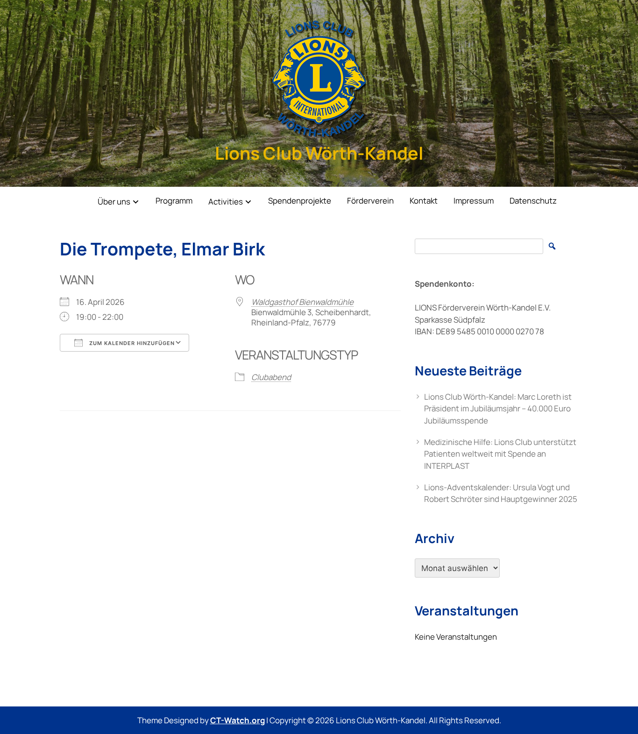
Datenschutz (533, 200)
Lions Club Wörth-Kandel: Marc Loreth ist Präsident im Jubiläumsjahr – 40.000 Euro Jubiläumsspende (498, 408)
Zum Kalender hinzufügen (131, 343)
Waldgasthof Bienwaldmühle (302, 301)
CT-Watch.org (237, 720)
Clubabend (271, 377)
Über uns (114, 201)
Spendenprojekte (299, 200)
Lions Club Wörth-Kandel (319, 153)
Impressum (474, 200)
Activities (225, 201)
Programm (174, 200)
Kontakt (424, 200)
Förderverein (370, 200)
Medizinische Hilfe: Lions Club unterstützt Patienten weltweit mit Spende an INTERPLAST (500, 454)
